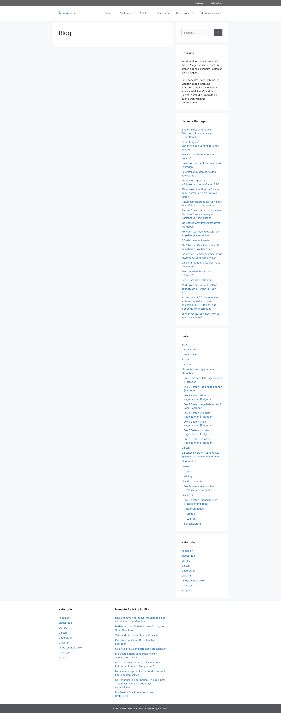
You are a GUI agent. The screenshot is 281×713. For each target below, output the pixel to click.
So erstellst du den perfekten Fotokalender (140, 648)
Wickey (188, 476)
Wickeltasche (191, 354)
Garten (185, 447)
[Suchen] (218, 32)
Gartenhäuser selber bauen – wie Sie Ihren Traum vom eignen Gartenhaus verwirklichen (201, 214)
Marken (185, 466)
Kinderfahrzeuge (194, 508)
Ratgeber (186, 590)
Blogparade (188, 555)
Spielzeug (125, 13)
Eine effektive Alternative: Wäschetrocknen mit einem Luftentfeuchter (197, 133)
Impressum (200, 3)
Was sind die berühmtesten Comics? (136, 635)
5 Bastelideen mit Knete (195, 240)
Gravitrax (186, 575)
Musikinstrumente (210, 13)
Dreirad (190, 513)
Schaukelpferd (192, 523)
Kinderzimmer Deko (193, 580)
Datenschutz (216, 3)
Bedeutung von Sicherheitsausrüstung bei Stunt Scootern (200, 146)
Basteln (143, 13)
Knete (187, 364)
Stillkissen (190, 349)
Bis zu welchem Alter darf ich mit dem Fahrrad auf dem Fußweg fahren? (200, 193)
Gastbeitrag (188, 570)
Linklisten (187, 585)
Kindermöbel (163, 13)
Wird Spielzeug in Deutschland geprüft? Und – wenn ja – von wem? (199, 289)
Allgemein (187, 550)
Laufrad (191, 518)
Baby (107, 13)
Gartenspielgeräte (185, 13)
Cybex (187, 471)
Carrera (185, 560)
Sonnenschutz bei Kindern (197, 280)
